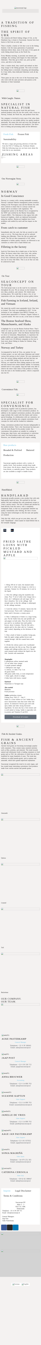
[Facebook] (4, 1227)
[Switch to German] (16, 1284)
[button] (20, 11)
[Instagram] (10, 1227)
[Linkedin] (15, 1227)
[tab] (8, 134)
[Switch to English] (25, 1284)
